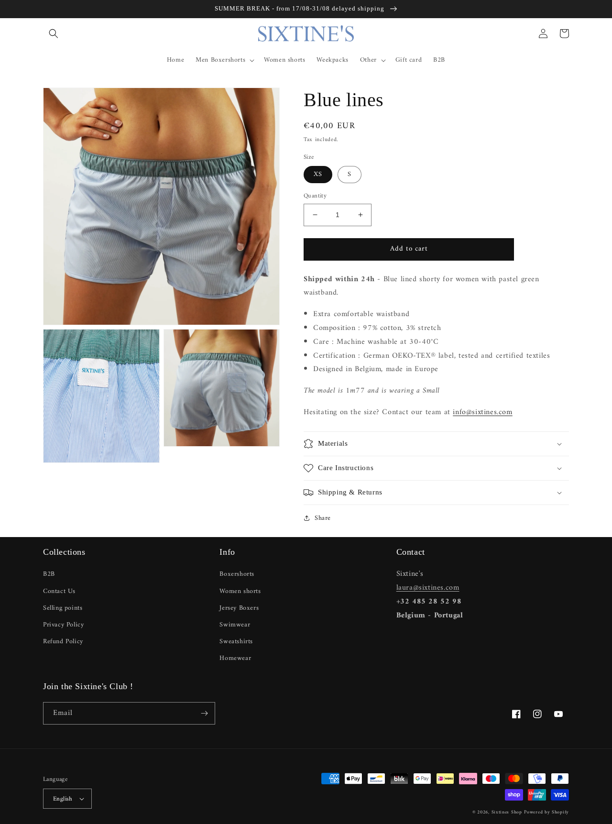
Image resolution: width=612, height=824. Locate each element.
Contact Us (59, 591)
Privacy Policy (63, 625)
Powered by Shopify (546, 812)
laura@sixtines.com (427, 587)
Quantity (315, 196)
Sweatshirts (236, 642)
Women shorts (240, 591)
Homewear (235, 658)
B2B (49, 574)
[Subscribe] (204, 713)
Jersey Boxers (239, 608)
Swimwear (234, 625)
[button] (53, 33)
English (63, 798)
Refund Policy (63, 642)
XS (318, 174)
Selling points (62, 608)
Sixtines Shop (507, 812)
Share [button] (323, 518)
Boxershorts (236, 574)
